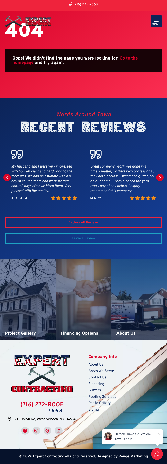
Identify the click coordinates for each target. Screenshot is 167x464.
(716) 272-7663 (85, 4)
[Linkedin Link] (59, 431)
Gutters (94, 390)
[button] (28, 299)
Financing (96, 384)
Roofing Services (102, 397)
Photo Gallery (99, 403)
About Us (95, 364)
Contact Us (97, 377)
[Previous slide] (7, 177)
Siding (93, 409)
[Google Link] (48, 431)
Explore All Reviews (83, 222)
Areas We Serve (101, 371)
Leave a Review (83, 238)
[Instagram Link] (36, 431)
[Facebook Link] (25, 431)
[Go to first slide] (160, 177)
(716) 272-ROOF (41, 405)
